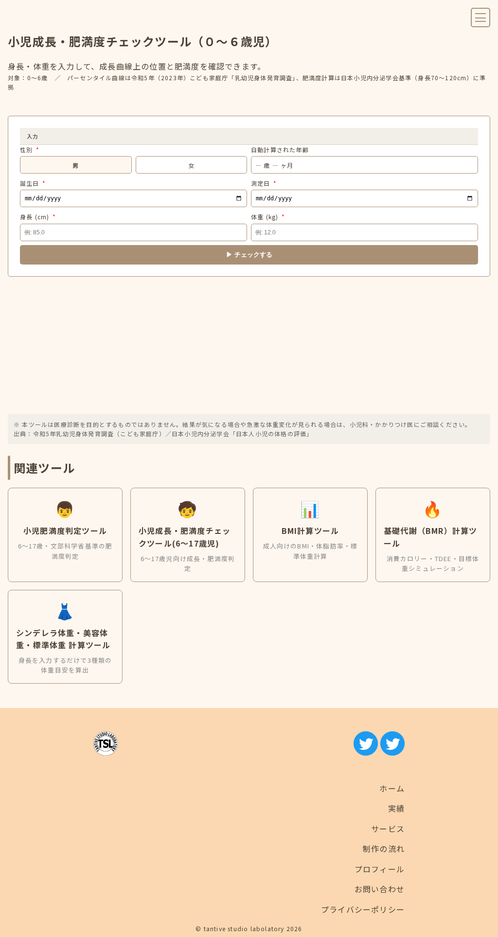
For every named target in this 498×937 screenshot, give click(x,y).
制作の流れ (384, 848)
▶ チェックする (249, 254)
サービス (388, 828)
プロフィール (380, 869)
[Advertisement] (249, 345)
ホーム (392, 788)
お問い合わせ (380, 889)
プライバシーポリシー (363, 909)
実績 (396, 808)
